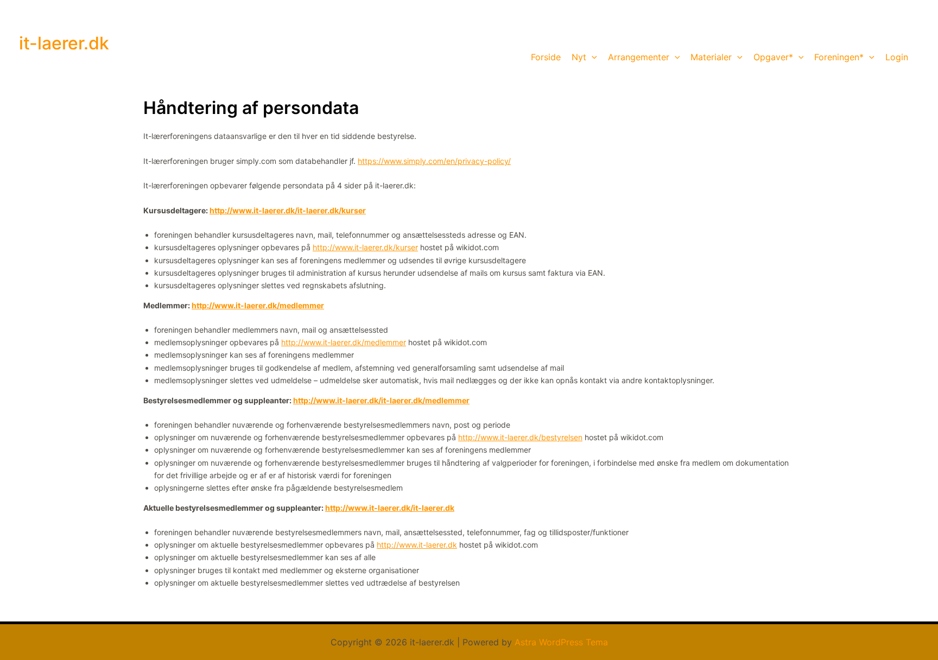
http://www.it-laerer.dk (417, 544)
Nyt (579, 57)
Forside (546, 57)
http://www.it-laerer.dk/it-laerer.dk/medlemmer (381, 400)
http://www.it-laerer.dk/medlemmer (258, 305)
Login (896, 57)
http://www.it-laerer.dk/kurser (365, 247)
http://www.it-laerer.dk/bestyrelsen (520, 437)
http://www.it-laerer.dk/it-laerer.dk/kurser (288, 210)
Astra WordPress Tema (561, 642)
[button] (591, 57)
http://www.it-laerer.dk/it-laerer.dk (389, 507)
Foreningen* (839, 57)
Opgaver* (773, 57)
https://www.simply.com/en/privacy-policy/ (434, 161)
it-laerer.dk (64, 43)
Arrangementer (638, 57)
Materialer (711, 57)
